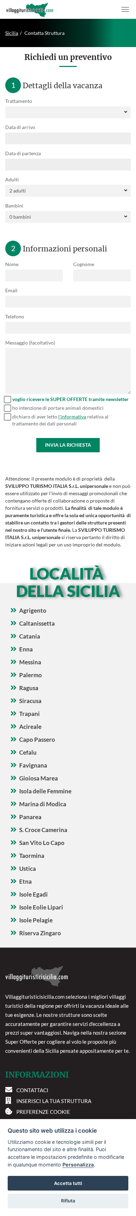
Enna (26, 649)
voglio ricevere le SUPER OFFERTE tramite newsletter (70, 399)
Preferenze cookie (43, 1112)
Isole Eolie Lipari (41, 907)
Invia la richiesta (68, 445)
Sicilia (11, 33)
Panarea (30, 817)
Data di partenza (23, 153)
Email (11, 290)
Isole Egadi (33, 894)
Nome (11, 264)
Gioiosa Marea (38, 778)
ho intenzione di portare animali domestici (58, 408)
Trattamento (18, 101)
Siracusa (30, 700)
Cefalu (28, 752)
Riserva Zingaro (40, 933)
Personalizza (78, 1165)
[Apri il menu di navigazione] (125, 9)
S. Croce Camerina (43, 829)
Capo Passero (37, 739)
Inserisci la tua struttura (53, 1101)
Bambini (14, 206)
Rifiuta (68, 1200)
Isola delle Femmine (45, 791)
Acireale (30, 726)
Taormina (31, 855)
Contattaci (32, 1090)
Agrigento (32, 610)
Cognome (83, 264)
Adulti (12, 179)
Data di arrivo (20, 127)
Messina (30, 662)
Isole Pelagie (36, 920)
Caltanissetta (37, 623)
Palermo (30, 675)
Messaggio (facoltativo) (30, 343)
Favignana (33, 765)
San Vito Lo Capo (42, 842)
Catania (29, 636)
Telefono (14, 316)
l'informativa (72, 417)
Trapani (29, 713)
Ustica (27, 868)
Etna (25, 881)
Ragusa (28, 688)
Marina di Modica (42, 804)
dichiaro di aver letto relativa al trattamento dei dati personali (60, 420)
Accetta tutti (68, 1183)
